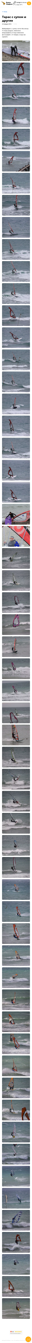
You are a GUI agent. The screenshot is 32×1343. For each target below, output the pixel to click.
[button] (7, 3)
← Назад (4, 11)
